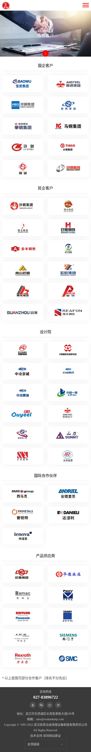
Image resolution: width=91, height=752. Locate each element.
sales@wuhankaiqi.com (50, 719)
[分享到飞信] (58, 705)
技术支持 (36, 735)
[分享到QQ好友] (33, 705)
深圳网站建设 (52, 735)
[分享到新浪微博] (50, 705)
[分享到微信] (41, 705)
